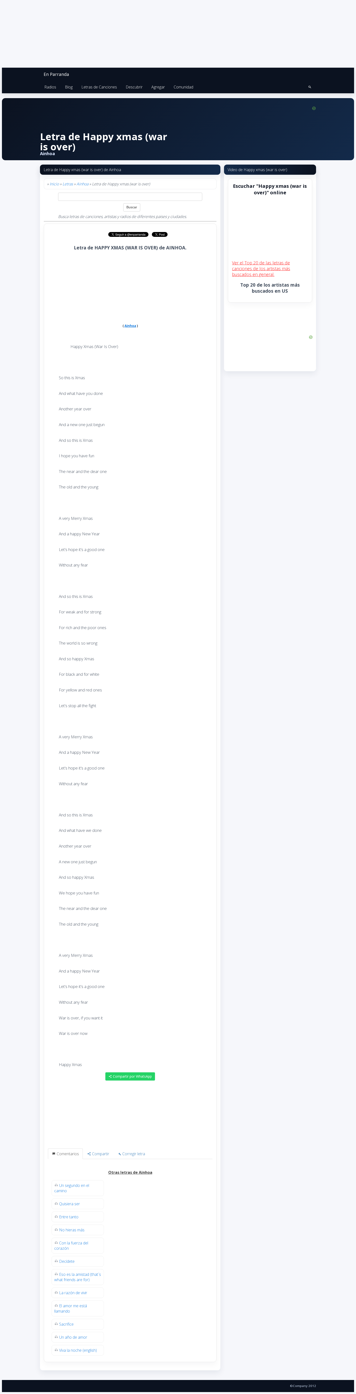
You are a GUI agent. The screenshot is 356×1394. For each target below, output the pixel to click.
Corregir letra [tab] (133, 1153)
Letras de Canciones (99, 87)
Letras (67, 184)
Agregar (158, 87)
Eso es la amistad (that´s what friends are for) (77, 1277)
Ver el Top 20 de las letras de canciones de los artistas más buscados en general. (261, 268)
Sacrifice (66, 1324)
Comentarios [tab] (67, 1153)
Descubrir (134, 87)
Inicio (54, 184)
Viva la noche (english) (78, 1350)
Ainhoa (82, 184)
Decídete (67, 1261)
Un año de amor (73, 1337)
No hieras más (72, 1230)
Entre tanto (68, 1217)
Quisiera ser (69, 1203)
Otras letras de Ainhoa (130, 1172)
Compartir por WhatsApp (132, 1076)
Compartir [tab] (100, 1153)
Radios (50, 87)
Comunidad (183, 87)
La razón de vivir (73, 1292)
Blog (69, 87)
